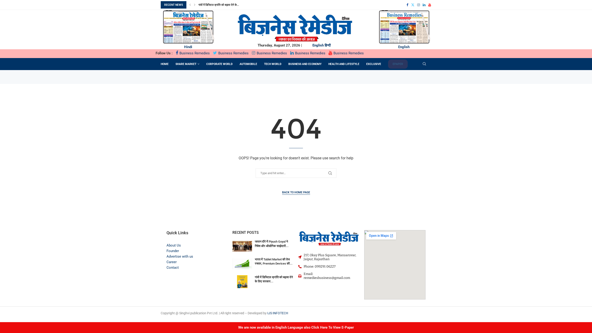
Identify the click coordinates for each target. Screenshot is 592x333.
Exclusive (373, 64)
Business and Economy (304, 64)
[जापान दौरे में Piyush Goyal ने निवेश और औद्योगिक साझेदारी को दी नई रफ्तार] (242, 246)
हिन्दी (328, 45)
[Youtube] (429, 5)
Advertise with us (179, 256)
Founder (172, 251)
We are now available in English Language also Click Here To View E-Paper (296, 327)
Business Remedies (194, 53)
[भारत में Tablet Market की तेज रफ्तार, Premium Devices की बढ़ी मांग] (242, 264)
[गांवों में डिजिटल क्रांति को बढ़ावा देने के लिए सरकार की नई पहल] (242, 281)
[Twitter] (413, 5)
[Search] (424, 64)
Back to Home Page (296, 192)
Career (171, 262)
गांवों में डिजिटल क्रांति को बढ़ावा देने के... (218, 4)
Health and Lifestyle (343, 64)
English (318, 45)
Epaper (398, 64)
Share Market (186, 64)
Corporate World (219, 64)
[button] (190, 5)
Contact (172, 267)
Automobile (248, 64)
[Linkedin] (424, 5)
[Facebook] (407, 5)
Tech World (272, 64)
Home (165, 64)
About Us (173, 245)
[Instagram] (418, 5)
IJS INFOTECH (277, 313)
